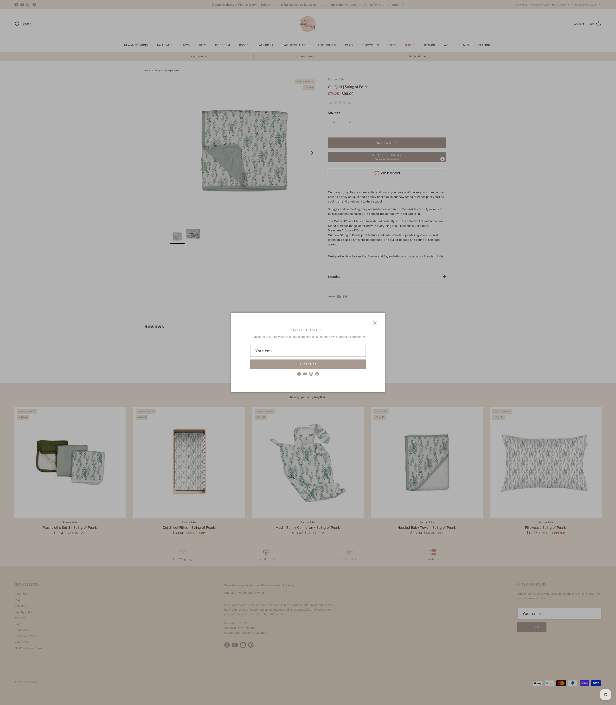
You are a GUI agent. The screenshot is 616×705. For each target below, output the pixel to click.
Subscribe (308, 364)
